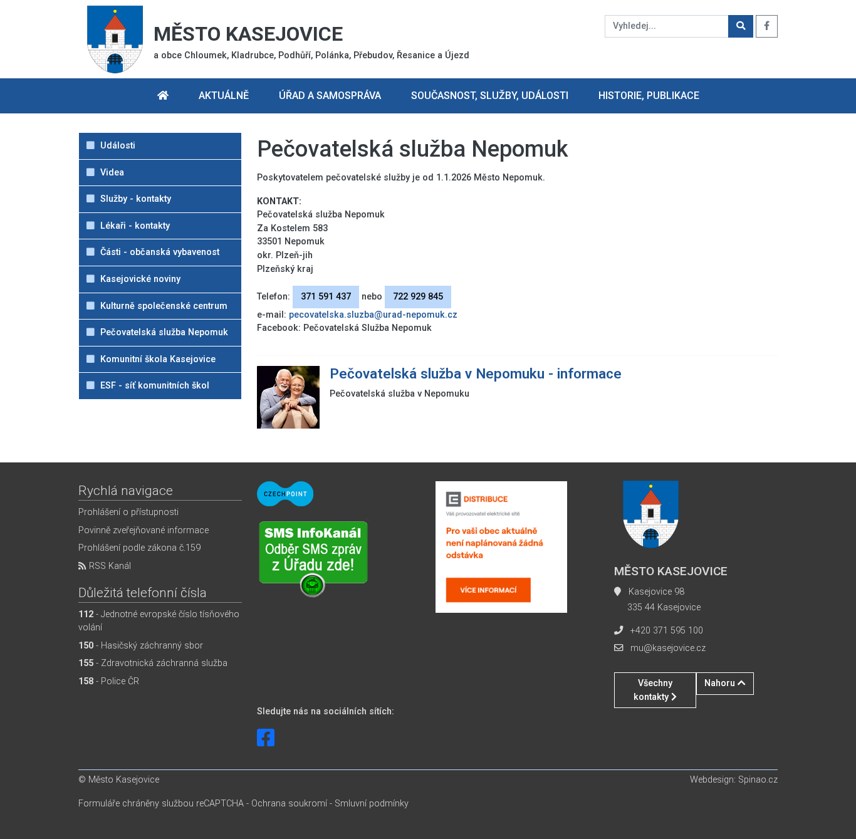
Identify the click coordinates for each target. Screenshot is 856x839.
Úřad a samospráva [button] (330, 96)
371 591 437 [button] (326, 296)
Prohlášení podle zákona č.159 (139, 548)
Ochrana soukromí (289, 803)
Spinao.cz (758, 779)
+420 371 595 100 (666, 630)
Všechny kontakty (653, 690)
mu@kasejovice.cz (668, 648)
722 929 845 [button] (418, 296)
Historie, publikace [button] (648, 96)
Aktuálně (224, 96)
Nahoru (721, 683)
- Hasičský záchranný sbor (140, 645)
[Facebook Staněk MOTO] (265, 738)
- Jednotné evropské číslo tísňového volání (158, 621)
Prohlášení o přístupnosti (128, 512)
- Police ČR (108, 681)
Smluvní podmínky (372, 803)
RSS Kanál (108, 566)
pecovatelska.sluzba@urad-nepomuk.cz (373, 315)
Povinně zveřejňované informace (143, 530)
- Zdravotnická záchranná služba (152, 663)
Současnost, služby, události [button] (489, 96)
